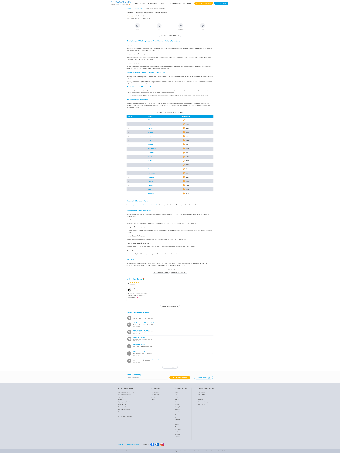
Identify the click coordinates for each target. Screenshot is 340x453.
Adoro (150, 120)
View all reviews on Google (169, 306)
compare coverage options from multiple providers (145, 205)
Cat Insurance (152, 3)
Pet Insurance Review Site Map (219, 451)
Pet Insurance (154, 392)
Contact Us (120, 444)
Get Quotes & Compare (124, 394)
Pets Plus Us (201, 404)
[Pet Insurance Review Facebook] (152, 444)
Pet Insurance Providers (124, 402)
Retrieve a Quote (221, 3)
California (137, 8)
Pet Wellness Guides (124, 409)
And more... (178, 437)
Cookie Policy (205, 451)
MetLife (150, 161)
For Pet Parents (174, 3)
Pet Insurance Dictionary (125, 416)
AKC (149, 124)
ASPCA (150, 128)
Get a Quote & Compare (203, 3)
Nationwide (151, 165)
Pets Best (151, 177)
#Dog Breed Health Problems (178, 272)
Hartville (150, 144)
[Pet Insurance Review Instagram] (162, 444)
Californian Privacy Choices (185, 451)
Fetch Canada (201, 392)
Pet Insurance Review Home (126, 392)
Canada (153, 399)
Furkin (199, 397)
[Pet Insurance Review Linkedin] (157, 444)
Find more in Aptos (169, 367)
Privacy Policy (173, 451)
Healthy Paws (152, 148)
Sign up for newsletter (133, 444)
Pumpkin (150, 185)
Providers (162, 3)
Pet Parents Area (123, 407)
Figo (149, 140)
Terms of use (197, 451)
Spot (149, 189)
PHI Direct (201, 399)
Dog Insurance (140, 3)
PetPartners (151, 173)
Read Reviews (122, 397)
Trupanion (151, 193)
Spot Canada (201, 394)
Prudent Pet (151, 181)
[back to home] (121, 3)
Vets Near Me (130, 8)
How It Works (122, 399)
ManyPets (151, 157)
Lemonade (151, 152)
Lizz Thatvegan (136, 289)
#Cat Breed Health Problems (161, 272)
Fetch (149, 136)
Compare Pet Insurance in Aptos (169, 35)
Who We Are (122, 404)
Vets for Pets (187, 3)
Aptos (142, 8)
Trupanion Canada (203, 402)
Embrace (150, 132)
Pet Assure (151, 169)
